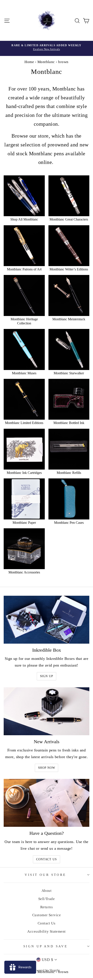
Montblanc (46, 62)
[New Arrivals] (46, 711)
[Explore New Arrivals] (46, 48)
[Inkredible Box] (46, 620)
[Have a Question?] (46, 803)
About (46, 891)
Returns (46, 907)
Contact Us (46, 859)
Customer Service (46, 915)
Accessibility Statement (46, 931)
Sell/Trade (46, 899)
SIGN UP (46, 676)
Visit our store (45, 874)
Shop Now (46, 767)
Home (29, 62)
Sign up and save (45, 946)
